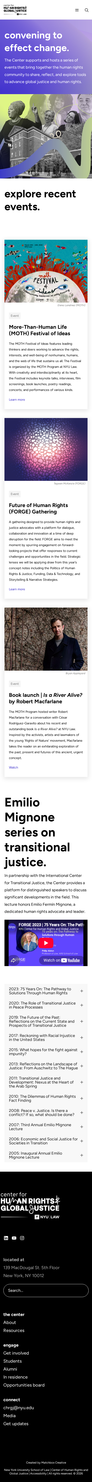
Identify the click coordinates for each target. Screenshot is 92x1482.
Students (12, 1361)
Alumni (10, 1369)
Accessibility (38, 1473)
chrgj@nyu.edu (18, 1407)
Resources (13, 1330)
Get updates (15, 1423)
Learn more (17, 400)
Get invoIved (16, 1353)
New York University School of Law (26, 1470)
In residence (15, 1377)
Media (9, 1415)
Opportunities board (24, 1385)
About (9, 1322)
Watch (13, 767)
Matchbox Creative (53, 1462)
